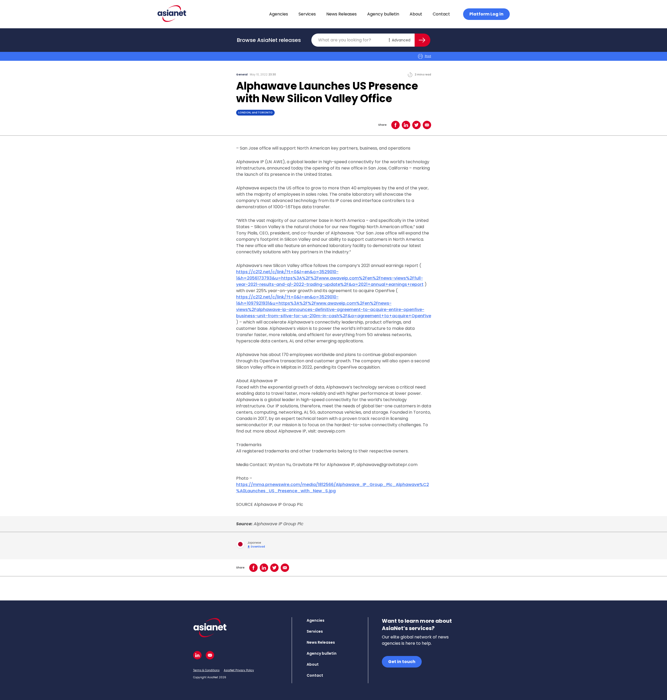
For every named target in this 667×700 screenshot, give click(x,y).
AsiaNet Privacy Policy (239, 670)
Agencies (278, 14)
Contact (441, 14)
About (416, 14)
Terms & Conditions (206, 670)
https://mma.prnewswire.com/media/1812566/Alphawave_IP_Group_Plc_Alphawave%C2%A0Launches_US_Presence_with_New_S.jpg (332, 488)
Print (428, 56)
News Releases (341, 14)
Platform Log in (486, 14)
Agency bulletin (383, 14)
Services (307, 14)
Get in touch (401, 662)
